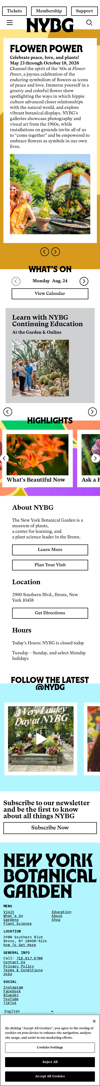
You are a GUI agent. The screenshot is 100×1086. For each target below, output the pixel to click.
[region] (50, 1050)
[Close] (94, 1021)
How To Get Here (19, 945)
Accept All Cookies (50, 1076)
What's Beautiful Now (36, 480)
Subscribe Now (50, 828)
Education (61, 912)
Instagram (13, 987)
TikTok (10, 1003)
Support (84, 11)
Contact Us (14, 962)
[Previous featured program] (44, 251)
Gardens (11, 920)
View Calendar (50, 294)
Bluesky (11, 995)
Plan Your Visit (50, 565)
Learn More (50, 550)
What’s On (13, 916)
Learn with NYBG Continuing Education (47, 321)
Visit (8, 912)
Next (84, 281)
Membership (49, 11)
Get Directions (50, 613)
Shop (56, 920)
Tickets (14, 11)
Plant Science (17, 923)
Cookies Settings (50, 1047)
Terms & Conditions (23, 970)
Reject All (50, 1062)
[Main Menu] (9, 22)
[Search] (90, 22)
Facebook (12, 991)
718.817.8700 (30, 958)
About (57, 916)
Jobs (7, 974)
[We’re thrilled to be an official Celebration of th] (41, 739)
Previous (4, 458)
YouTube (11, 999)
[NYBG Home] (50, 25)
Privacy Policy (18, 966)
